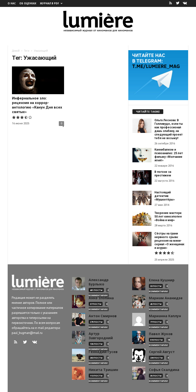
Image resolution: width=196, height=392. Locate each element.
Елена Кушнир (161, 280)
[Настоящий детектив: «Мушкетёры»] (142, 198)
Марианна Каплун (165, 316)
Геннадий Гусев (103, 352)
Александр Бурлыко (99, 282)
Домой (16, 50)
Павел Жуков (161, 334)
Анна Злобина (101, 298)
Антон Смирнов (103, 316)
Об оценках (27, 3)
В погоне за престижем (162, 173)
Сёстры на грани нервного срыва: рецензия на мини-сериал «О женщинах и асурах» (169, 241)
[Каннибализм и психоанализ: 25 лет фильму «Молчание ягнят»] (142, 155)
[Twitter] (177, 3)
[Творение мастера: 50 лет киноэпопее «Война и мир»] (142, 218)
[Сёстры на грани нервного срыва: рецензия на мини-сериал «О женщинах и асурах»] (142, 239)
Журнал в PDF (49, 3)
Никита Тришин (103, 370)
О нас (12, 3)
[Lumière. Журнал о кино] (98, 21)
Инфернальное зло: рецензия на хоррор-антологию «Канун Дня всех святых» (37, 105)
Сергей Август (162, 352)
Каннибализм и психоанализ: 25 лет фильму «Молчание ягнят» (168, 155)
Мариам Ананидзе (166, 298)
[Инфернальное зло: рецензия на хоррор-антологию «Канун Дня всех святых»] (38, 80)
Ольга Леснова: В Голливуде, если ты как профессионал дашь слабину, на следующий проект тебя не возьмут (168, 129)
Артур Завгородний (101, 336)
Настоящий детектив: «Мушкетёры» (164, 196)
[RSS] (170, 3)
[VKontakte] (185, 3)
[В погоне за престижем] (142, 177)
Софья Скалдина (164, 370)
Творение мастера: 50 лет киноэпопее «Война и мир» (168, 216)
